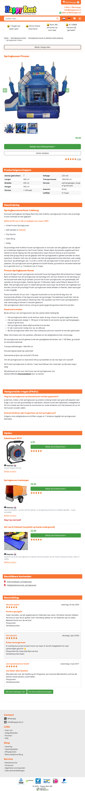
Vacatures (9, 765)
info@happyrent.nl (15, 722)
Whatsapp (12, 718)
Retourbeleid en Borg (14, 754)
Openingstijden (11, 749)
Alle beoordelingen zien (15, 692)
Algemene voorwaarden (15, 768)
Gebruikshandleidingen (15, 770)
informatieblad (24, 374)
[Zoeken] (57, 18)
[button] (79, 18)
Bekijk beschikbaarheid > (42, 146)
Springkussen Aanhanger (16, 480)
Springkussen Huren (18, 38)
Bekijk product (10, 471)
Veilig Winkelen (11, 733)
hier (70, 335)
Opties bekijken (42, 153)
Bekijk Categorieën (42, 47)
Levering (8, 746)
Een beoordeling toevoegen (40, 692)
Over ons (9, 730)
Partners (8, 735)
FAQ (6, 738)
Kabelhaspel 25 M (13, 438)
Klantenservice (11, 762)
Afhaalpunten (10, 752)
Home (6, 38)
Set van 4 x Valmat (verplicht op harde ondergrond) (29, 527)
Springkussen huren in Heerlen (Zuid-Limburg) (45, 38)
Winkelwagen (71, 2)
